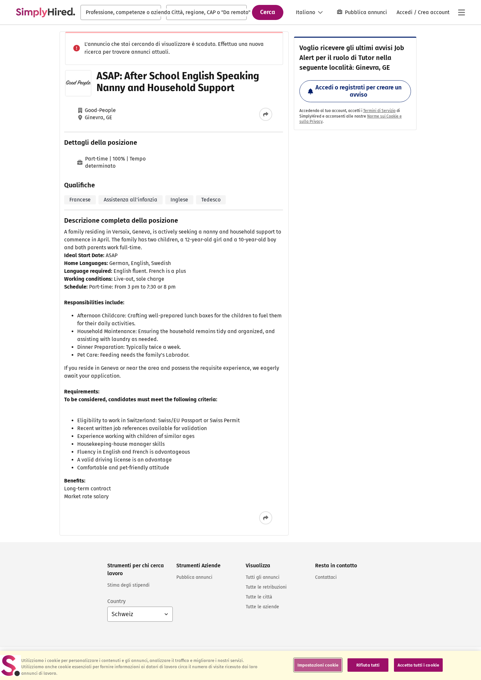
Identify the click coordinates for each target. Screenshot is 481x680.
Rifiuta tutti (368, 664)
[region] (240, 665)
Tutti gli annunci (262, 577)
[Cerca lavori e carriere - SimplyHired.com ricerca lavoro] (45, 12)
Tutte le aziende (262, 607)
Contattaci (326, 577)
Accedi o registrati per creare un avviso (358, 91)
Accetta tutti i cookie (418, 664)
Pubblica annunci (366, 12)
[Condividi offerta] (265, 114)
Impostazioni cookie (317, 664)
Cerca (267, 12)
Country (116, 601)
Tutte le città (259, 597)
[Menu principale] (461, 12)
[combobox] (120, 12)
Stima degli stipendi (128, 585)
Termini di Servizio (379, 110)
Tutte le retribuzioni (266, 587)
